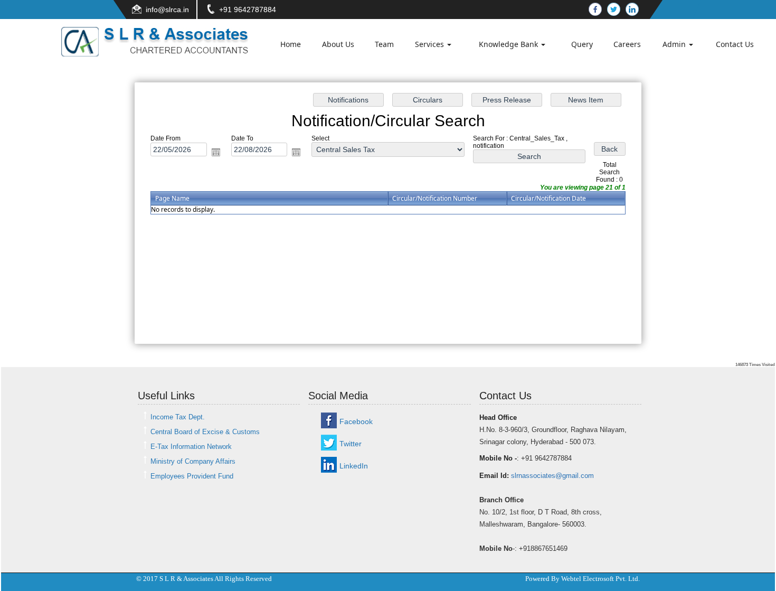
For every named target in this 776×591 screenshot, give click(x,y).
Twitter (350, 443)
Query (582, 44)
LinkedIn (353, 466)
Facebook (356, 421)
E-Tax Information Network (191, 447)
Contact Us (735, 44)
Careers (627, 44)
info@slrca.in (167, 9)
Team (384, 44)
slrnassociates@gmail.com (552, 476)
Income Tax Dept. (177, 417)
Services (430, 44)
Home (290, 44)
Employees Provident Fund (191, 476)
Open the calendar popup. (216, 152)
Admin (675, 44)
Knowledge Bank (509, 44)
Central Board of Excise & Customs (205, 432)
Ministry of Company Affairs (192, 461)
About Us (338, 44)
